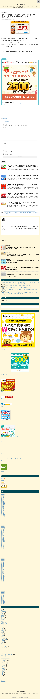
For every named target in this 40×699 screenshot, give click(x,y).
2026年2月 (2, 500)
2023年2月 (2, 537)
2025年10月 (3, 504)
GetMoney (2, 615)
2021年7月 (2, 557)
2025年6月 (2, 508)
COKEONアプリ (4, 118)
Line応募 (2, 624)
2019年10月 (3, 578)
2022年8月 (2, 543)
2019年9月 (2, 579)
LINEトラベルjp (4, 622)
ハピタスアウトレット (5, 656)
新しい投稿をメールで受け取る (7, 154)
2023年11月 (3, 528)
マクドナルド (3, 665)
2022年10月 (3, 541)
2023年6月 (2, 533)
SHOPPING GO (4, 623)
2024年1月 (2, 526)
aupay (2, 610)
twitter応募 (2, 631)
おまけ (2, 633)
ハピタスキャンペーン (5, 658)
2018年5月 (2, 596)
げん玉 (2, 453)
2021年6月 (2, 558)
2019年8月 (2, 580)
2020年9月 (2, 567)
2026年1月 (2, 501)
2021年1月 (2, 563)
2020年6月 (2, 570)
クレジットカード (4, 639)
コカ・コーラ (3, 641)
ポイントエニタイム (4, 663)
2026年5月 (2, 497)
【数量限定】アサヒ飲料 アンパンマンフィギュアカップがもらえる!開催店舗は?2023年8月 (17, 287)
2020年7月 (2, 569)
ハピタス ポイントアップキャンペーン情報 (12, 104)
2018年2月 (2, 599)
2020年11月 (3, 565)
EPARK (2, 614)
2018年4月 (2, 597)
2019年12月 (3, 576)
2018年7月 (2, 594)
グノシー (2, 640)
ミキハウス (3, 666)
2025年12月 (3, 502)
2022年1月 (2, 550)
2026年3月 (2, 499)
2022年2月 (2, 549)
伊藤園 (2, 672)
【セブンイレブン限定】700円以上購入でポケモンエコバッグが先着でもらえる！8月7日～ (17, 285)
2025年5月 (2, 509)
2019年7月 (2, 581)
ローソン (2, 648)
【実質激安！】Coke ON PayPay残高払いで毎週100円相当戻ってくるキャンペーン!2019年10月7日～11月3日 (22, 194)
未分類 (2, 674)
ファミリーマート (4, 646)
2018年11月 (3, 590)
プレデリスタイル (4, 660)
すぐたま (3, 391)
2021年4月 (2, 560)
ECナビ (2, 420)
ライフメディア (3, 669)
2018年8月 (2, 593)
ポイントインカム (5, 374)
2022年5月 (2, 546)
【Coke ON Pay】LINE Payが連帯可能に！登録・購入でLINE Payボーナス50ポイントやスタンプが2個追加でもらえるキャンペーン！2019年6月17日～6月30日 (22, 167)
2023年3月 (2, 536)
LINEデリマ (3, 621)
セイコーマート (4, 643)
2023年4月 (2, 535)
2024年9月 (2, 517)
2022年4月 (2, 547)
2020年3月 (2, 573)
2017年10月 (3, 603)
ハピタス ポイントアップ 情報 (7, 654)
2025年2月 (2, 512)
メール (4, 143)
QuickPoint (3, 629)
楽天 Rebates (4, 398)
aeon (1, 609)
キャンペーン (3, 638)
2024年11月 (3, 515)
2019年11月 (3, 577)
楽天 (1, 675)
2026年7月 (2, 495)
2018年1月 (2, 600)
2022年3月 (2, 548)
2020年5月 (2, 571)
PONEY (2, 471)
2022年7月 (2, 544)
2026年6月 (2, 496)
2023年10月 (3, 529)
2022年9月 (2, 542)
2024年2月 (2, 525)
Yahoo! (2, 632)
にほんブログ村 (4, 480)
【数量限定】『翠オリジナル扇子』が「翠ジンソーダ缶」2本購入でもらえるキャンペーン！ (19, 211)
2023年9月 (2, 530)
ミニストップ (3, 647)
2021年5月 (2, 559)
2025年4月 (2, 510)
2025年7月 (2, 507)
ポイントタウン (3, 664)
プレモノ (2, 661)
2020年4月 (2, 572)
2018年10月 (3, 591)
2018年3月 (2, 598)
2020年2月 (2, 574)
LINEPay (2, 619)
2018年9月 (2, 592)
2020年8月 (2, 568)
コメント (5, 127)
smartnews (2, 630)
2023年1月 (2, 538)
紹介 (1, 680)
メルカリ (2, 667)
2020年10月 (3, 566)
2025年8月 (2, 506)
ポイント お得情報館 (20, 4)
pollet (2, 627)
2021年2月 (2, 562)
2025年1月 (2, 513)
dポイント (2, 612)
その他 (2, 636)
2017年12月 (3, 601)
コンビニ (2, 642)
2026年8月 (2, 494)
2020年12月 (3, 564)
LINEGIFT (2, 618)
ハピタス (3, 349)
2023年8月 (2, 531)
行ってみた (3, 681)
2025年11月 (3, 503)
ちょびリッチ (4, 460)
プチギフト (3, 659)
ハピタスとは (3, 655)
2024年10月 (3, 516)
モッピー (17, 436)
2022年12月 (3, 539)
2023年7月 (2, 532)
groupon (2, 616)
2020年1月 (2, 575)
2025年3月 (2, 511)
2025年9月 (2, 505)
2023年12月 (3, 527)
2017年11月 (3, 602)
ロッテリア (3, 670)
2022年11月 (3, 540)
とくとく (7, 121)
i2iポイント (3, 406)
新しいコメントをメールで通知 (7, 151)
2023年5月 (2, 534)
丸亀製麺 (2, 671)
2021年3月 (2, 561)
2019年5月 (2, 583)
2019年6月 (2, 582)
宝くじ (2, 673)
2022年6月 (2, 545)
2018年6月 (2, 595)
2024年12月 (3, 514)
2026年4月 (2, 498)
